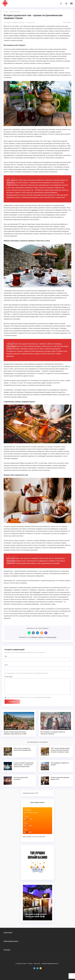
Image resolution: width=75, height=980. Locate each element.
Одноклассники (41, 632)
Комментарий (9, 676)
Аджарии (34, 210)
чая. (66, 26)
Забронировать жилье (11, 941)
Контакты (30, 963)
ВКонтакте (33, 632)
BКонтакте (34, 968)
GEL (34, 836)
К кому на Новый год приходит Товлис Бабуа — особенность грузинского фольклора (24, 764)
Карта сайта (37, 963)
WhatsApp (29, 632)
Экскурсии (7, 950)
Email (6, 664)
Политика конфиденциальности (43, 697)
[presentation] (48, 902)
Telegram (37, 632)
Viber (45, 632)
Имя (6, 656)
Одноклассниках (51, 637)
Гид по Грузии (13, 3)
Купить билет (8, 932)
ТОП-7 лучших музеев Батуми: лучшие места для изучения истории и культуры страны (60, 750)
